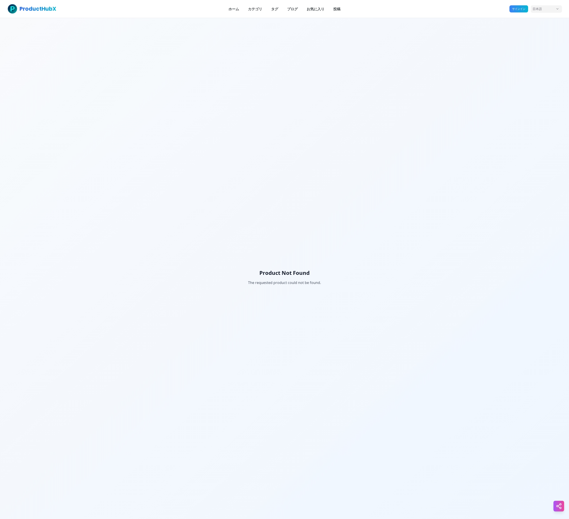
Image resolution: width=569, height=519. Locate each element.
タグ (274, 8)
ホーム (233, 8)
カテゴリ (255, 8)
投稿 (337, 8)
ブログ (292, 8)
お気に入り (316, 8)
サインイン (518, 9)
